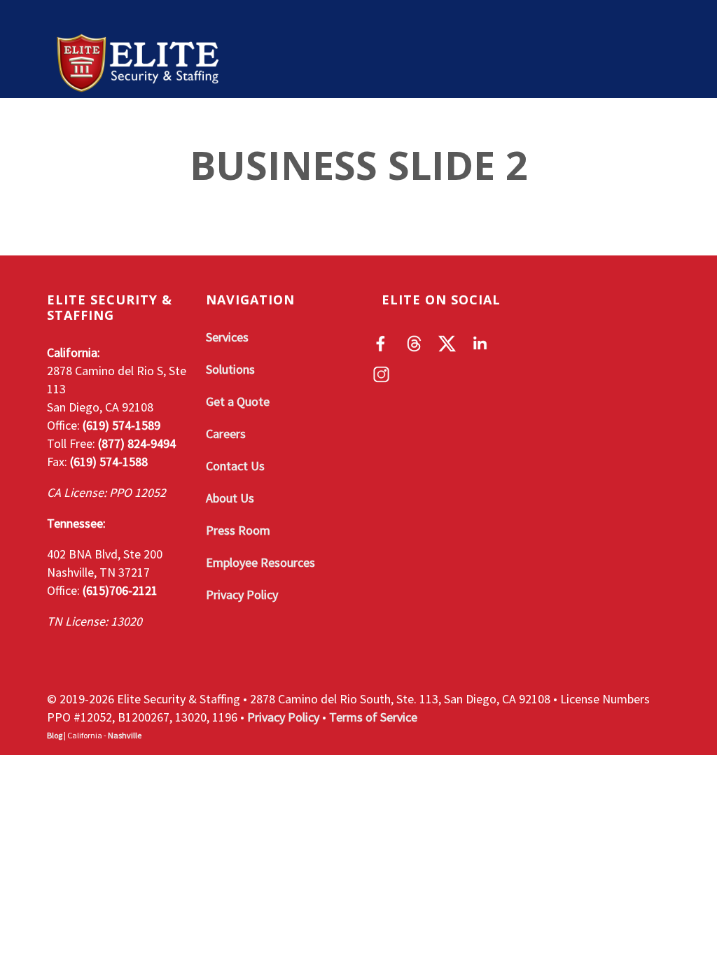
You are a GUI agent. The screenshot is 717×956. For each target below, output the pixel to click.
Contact (630, 133)
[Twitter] (447, 343)
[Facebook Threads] (414, 343)
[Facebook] (381, 343)
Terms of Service (373, 717)
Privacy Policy (242, 594)
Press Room (238, 530)
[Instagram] (381, 374)
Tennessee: (76, 523)
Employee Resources (260, 562)
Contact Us (235, 466)
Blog (54, 735)
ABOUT (145, 133)
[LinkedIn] (480, 343)
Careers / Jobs (527, 133)
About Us (230, 498)
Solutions (308, 133)
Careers (226, 434)
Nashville (124, 735)
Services (219, 133)
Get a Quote (410, 133)
